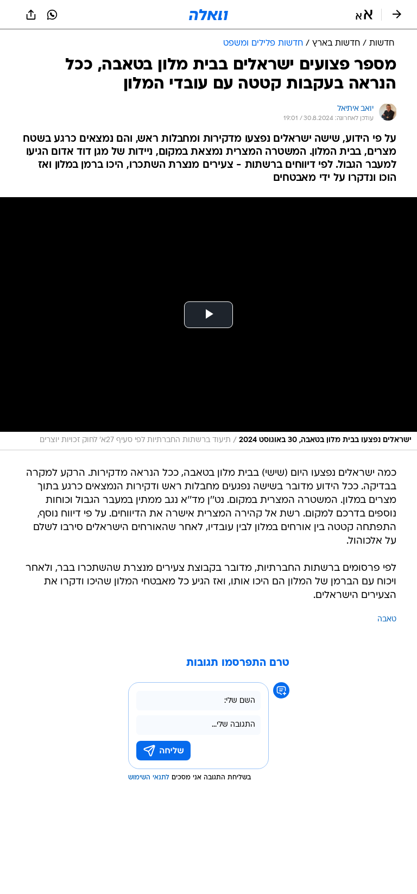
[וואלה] (208, 14)
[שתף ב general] (31, 15)
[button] (364, 15)
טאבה (386, 619)
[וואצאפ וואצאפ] (52, 14)
